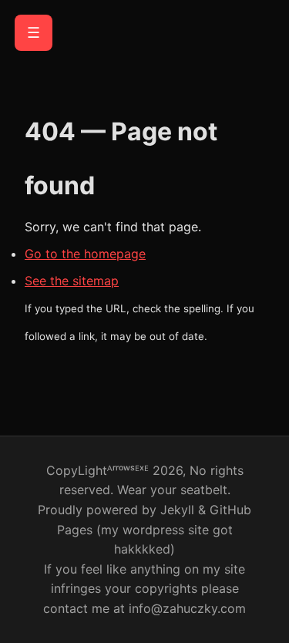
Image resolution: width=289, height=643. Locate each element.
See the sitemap (72, 280)
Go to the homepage (85, 253)
